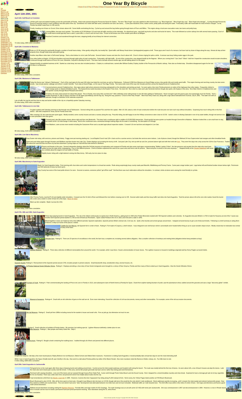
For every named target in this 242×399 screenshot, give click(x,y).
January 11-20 (5, 64)
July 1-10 (4, 32)
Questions (123, 7)
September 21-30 (6, 46)
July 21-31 (4, 36)
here (178, 141)
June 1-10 (4, 27)
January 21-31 (5, 66)
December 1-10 (6, 58)
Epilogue (4, 73)
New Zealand (153, 7)
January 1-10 (5, 63)
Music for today (72, 199)
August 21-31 (5, 41)
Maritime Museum (68, 388)
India (161, 7)
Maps (102, 7)
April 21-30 (4, 20)
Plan (90, 7)
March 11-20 (5, 13)
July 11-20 (4, 34)
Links (116, 7)
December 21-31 (6, 61)
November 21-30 (6, 56)
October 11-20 (5, 49)
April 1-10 (4, 17)
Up (86, 7)
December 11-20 (6, 59)
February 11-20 (6, 70)
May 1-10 (4, 22)
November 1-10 (6, 53)
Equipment (109, 7)
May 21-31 (4, 25)
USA (137, 7)
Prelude (3, 10)
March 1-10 (4, 12)
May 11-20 (4, 24)
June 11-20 (4, 29)
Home (81, 7)
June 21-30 (4, 30)
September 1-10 (6, 42)
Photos (95, 7)
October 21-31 (5, 51)
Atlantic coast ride (59, 378)
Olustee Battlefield (200, 148)
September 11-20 (6, 44)
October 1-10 (5, 47)
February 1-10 (5, 68)
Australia (144, 7)
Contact (131, 7)
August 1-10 (5, 37)
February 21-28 (6, 71)
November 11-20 (6, 54)
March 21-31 (5, 15)
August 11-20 (5, 39)
